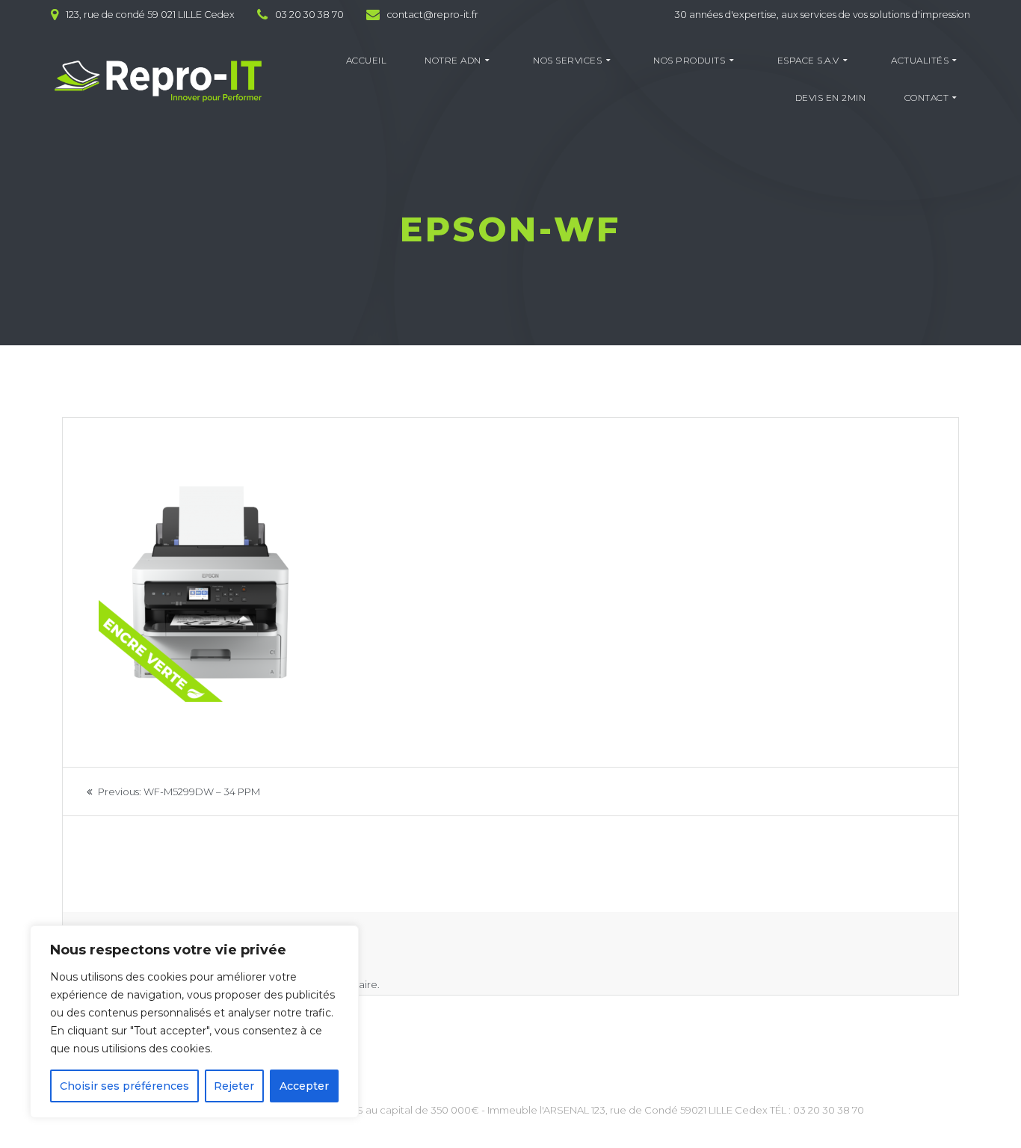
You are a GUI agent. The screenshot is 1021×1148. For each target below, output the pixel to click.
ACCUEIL (366, 60)
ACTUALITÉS (919, 60)
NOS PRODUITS (689, 60)
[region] (194, 1021)
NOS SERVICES (567, 60)
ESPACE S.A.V (808, 60)
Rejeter (234, 1086)
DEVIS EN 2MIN (830, 97)
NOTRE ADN (453, 60)
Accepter (304, 1086)
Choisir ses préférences (124, 1086)
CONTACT (926, 97)
